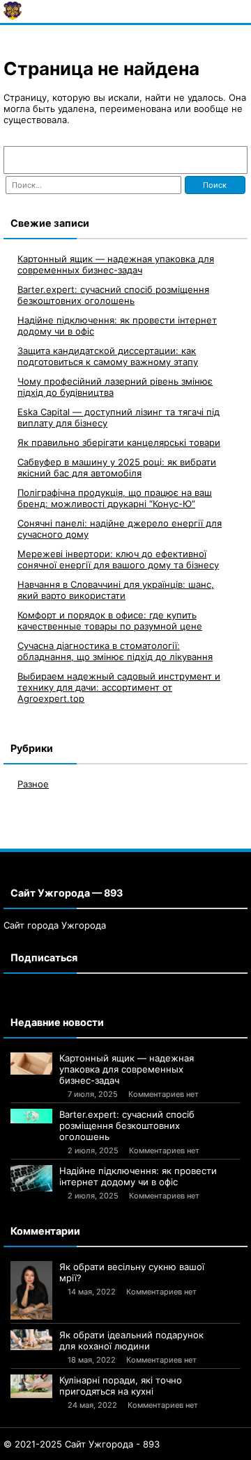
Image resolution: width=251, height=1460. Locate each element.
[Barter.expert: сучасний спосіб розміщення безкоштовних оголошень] (31, 1116)
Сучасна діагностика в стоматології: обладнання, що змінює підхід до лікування (115, 651)
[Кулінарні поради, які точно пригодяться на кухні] (31, 1386)
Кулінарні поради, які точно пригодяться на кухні (120, 1385)
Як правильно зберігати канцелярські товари (118, 442)
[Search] (230, 160)
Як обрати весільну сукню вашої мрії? (131, 1272)
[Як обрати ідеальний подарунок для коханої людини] (31, 1339)
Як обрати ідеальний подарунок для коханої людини (131, 1340)
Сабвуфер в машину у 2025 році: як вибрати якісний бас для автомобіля (116, 467)
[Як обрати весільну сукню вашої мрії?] (31, 1290)
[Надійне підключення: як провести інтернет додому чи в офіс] (31, 1178)
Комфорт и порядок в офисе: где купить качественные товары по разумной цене (109, 620)
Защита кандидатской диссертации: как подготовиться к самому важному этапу (107, 356)
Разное (33, 783)
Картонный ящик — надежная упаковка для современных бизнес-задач (115, 264)
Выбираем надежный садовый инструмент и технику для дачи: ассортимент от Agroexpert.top (118, 687)
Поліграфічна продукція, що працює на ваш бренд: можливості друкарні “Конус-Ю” (114, 498)
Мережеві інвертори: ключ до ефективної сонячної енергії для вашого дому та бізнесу (118, 559)
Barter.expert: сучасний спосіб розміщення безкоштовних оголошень (113, 295)
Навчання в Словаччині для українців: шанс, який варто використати (115, 590)
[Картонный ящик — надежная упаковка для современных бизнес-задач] (31, 1063)
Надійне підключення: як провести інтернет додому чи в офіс (138, 1176)
